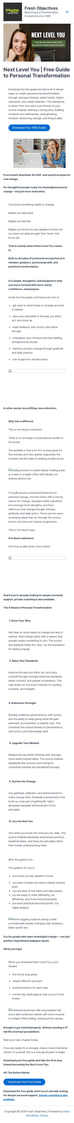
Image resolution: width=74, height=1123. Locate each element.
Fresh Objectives (41, 8)
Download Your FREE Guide (29, 127)
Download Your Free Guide (24, 1081)
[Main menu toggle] (67, 11)
